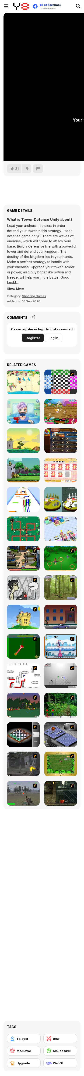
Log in (53, 338)
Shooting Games (34, 296)
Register (33, 338)
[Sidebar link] (6, 6)
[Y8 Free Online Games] (21, 6)
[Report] (38, 168)
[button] (15, 288)
